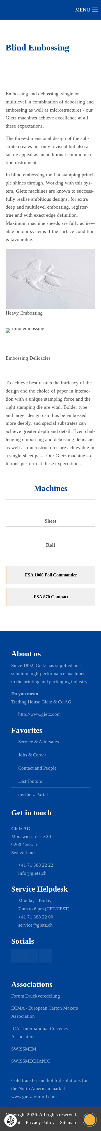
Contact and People (37, 768)
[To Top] (90, 1119)
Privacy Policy (40, 1122)
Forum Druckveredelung (35, 996)
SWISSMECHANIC (30, 1061)
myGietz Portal (33, 794)
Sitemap (68, 1122)
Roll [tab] (50, 545)
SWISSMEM (23, 1049)
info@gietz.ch (32, 873)
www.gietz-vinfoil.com (34, 1096)
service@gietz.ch (35, 925)
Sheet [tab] (50, 521)
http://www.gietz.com (39, 714)
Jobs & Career (32, 755)
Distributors (30, 781)
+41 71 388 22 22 (35, 865)
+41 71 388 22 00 (35, 917)
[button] (10, 1120)
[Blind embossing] (50, 279)
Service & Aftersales (38, 741)
